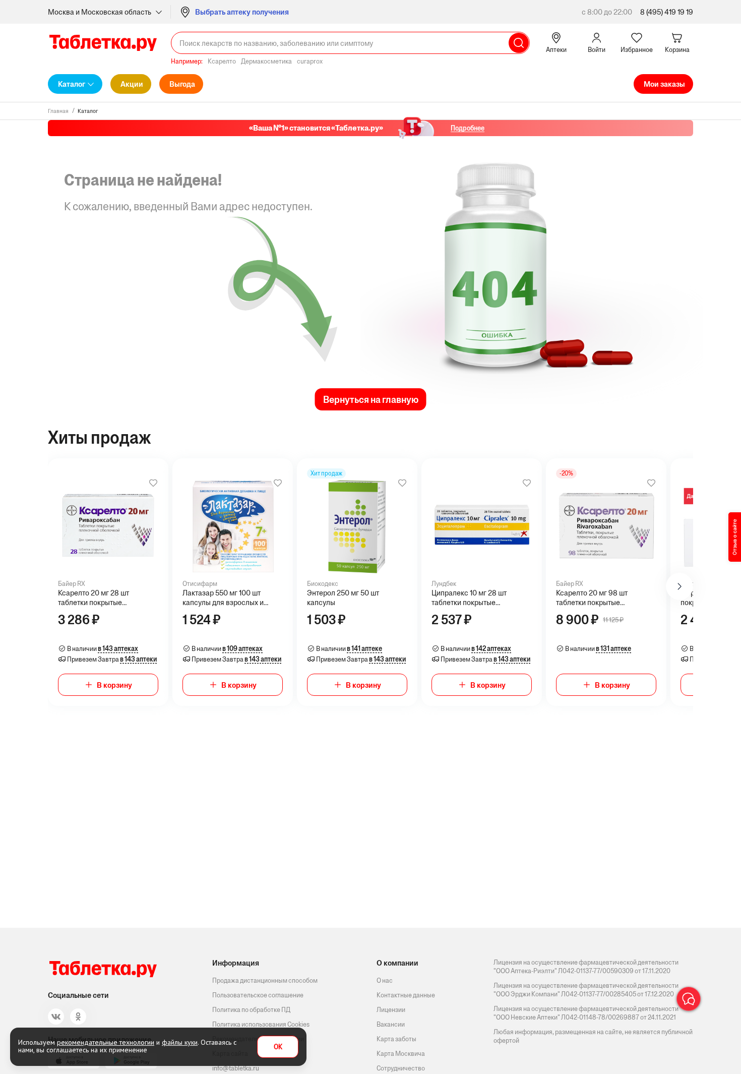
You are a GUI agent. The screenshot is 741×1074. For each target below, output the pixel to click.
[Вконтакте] (56, 1016)
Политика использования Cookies (261, 1024)
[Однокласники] (78, 1016)
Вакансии (391, 1024)
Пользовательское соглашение (257, 995)
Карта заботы (396, 1039)
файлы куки (180, 1042)
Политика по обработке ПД (251, 1009)
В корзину (114, 685)
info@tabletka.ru (235, 1068)
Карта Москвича (401, 1053)
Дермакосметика (266, 61)
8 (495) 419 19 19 (666, 12)
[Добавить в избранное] (153, 483)
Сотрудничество (401, 1068)
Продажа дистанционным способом (265, 980)
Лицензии (391, 1009)
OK (278, 1047)
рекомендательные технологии (105, 1042)
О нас (385, 980)
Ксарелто (222, 61)
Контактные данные (406, 995)
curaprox (310, 61)
